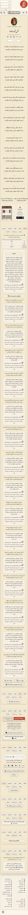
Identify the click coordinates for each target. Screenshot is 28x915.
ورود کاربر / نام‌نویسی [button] (15, 12)
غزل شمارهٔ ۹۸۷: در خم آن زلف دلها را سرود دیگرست (7, 199)
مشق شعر (4, 228)
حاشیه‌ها (8, 232)
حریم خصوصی (7, 906)
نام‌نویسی (20, 866)
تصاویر (15, 228)
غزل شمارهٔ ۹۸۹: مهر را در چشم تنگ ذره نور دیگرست (21, 199)
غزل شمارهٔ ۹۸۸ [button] (18, 760)
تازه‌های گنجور (20, 892)
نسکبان (8, 896)
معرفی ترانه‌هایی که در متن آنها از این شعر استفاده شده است (14, 822)
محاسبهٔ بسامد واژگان (15, 701)
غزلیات (9, 26)
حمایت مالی (21, 905)
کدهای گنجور (7, 879)
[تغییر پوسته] (3, 912)
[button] (26, 12)
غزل (11, 244)
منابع (9, 902)
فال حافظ (21, 884)
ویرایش (6, 289)
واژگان (20, 228)
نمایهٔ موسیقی (20, 886)
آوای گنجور (8, 890)
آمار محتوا (21, 907)
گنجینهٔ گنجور (7, 886)
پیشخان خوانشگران (6, 892)
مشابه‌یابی (21, 890)
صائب (19, 26)
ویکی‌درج (11, 246)
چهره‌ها (21, 903)
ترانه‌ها (20, 232)
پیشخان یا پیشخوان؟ (6, 894)
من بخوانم (14, 775)
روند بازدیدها (14, 232)
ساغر (9, 883)
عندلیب (8, 760)
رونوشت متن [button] (21, 681)
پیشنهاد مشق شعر (14, 790)
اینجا (11, 762)
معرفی (22, 899)
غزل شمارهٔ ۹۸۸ (14, 31)
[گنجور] (24, 4)
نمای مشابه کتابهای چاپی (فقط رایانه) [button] (15, 684)
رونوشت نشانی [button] (9, 681)
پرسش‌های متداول (19, 901)
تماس (9, 904)
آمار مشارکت (7, 899)
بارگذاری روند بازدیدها (14, 841)
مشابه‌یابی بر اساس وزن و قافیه (15, 806)
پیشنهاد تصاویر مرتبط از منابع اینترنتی (15, 733)
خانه (22, 879)
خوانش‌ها (10, 228)
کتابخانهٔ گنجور (7, 884)
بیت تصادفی (21, 881)
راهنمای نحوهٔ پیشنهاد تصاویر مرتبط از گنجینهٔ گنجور (14, 737)
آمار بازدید (8, 901)
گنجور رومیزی (7, 881)
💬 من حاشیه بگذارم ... (12, 859)
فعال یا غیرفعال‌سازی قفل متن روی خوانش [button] (15, 771)
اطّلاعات (24, 228)
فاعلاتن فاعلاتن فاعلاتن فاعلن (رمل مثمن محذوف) (11, 239)
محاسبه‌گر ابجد (7, 888)
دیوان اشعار (14, 26)
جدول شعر (21, 883)
